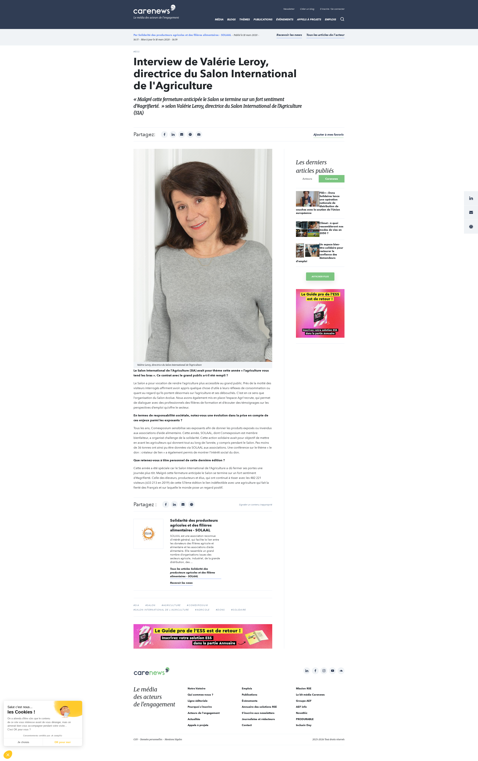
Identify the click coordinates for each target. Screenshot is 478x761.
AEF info (301, 706)
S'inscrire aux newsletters (258, 712)
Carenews (331, 178)
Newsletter (288, 9)
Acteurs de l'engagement (204, 712)
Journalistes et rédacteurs (258, 719)
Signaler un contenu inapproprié (255, 504)
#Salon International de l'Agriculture (161, 609)
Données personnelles (151, 739)
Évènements (284, 19)
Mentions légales (173, 739)
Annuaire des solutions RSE (259, 706)
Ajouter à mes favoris (329, 134)
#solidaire (238, 609)
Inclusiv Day (303, 725)
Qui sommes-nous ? (200, 694)
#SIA (136, 605)
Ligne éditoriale (197, 700)
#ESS (137, 51)
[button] (7, 754)
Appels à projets (309, 19)
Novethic (301, 712)
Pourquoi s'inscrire (200, 706)
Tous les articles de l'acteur (325, 35)
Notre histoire (196, 688)
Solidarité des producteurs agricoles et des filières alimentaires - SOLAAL (184, 34)
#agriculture (171, 605)
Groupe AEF (303, 700)
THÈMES (244, 19)
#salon (150, 605)
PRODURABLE (305, 719)
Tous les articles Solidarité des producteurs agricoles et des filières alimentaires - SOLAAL (192, 572)
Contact (247, 725)
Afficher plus (320, 276)
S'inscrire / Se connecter (332, 9)
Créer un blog (307, 9)
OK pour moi (63, 742)
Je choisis (23, 742)
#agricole (202, 609)
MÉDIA (219, 19)
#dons (220, 609)
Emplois (330, 19)
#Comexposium (197, 605)
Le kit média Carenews (310, 694)
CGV (136, 739)
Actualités (194, 719)
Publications (263, 19)
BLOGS (231, 19)
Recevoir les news (289, 35)
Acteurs (307, 178)
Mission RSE (303, 688)
